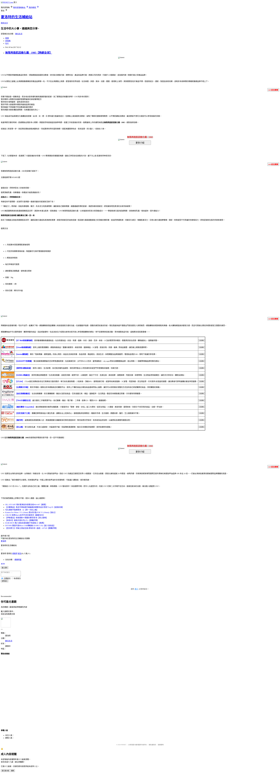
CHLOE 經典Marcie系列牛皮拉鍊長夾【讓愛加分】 (25, 515)
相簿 (7, 38)
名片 (7, 43)
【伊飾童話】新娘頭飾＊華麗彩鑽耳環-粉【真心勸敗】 (26, 518)
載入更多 (4, 568)
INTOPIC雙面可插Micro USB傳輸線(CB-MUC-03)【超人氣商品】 (30, 525)
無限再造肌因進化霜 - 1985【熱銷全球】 (28, 52)
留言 (19, 553)
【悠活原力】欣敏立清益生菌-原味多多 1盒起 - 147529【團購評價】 (31, 528)
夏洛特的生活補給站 (16, 17)
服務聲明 (161, 745)
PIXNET (123, 745)
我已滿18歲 (5, 771)
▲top (3, 563)
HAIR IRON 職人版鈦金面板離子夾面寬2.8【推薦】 (25, 523)
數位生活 (18, 34)
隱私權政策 (152, 745)
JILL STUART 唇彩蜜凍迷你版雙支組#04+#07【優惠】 (26, 504)
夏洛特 (3, 541)
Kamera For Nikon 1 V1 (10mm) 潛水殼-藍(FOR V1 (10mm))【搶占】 (30, 512)
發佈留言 (4, 581)
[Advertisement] (140, 690)
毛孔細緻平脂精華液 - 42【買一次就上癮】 (21, 510)
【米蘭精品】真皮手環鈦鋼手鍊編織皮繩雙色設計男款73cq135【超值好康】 (34, 507)
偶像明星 (17, 560)
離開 (12, 771)
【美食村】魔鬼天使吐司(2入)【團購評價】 (22, 520)
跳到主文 (4, 23)
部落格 (7, 41)
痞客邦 (15, 553)
